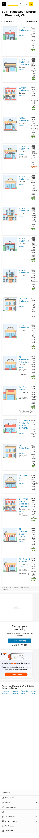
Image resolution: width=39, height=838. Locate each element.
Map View (9, 21)
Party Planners (24, 588)
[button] (36, 4)
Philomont (14, 693)
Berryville (14, 691)
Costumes (22, 33)
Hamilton (33, 691)
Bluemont (15, 588)
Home (4, 588)
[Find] (31, 4)
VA (9, 588)
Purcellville (5, 691)
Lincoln (32, 693)
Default (32, 21)
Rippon (23, 693)
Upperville (5, 693)
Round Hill (24, 691)
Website (21, 35)
